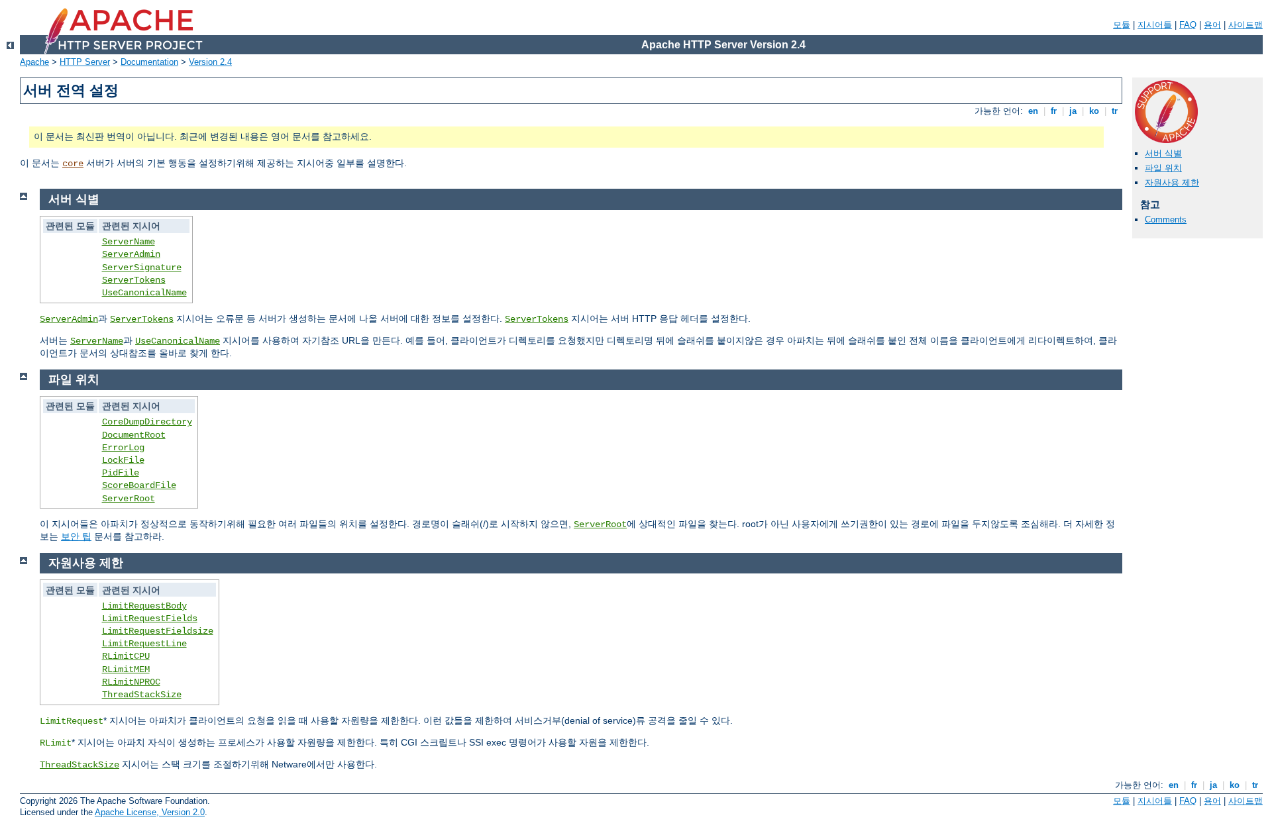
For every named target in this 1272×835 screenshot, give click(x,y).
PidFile (120, 472)
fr (1053, 111)
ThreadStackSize (142, 694)
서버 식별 (1163, 153)
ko (1094, 111)
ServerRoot (128, 498)
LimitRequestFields (149, 618)
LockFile (123, 460)
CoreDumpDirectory (147, 422)
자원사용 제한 (1172, 182)
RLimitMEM (126, 669)
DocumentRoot (134, 435)
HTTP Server (85, 62)
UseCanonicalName (144, 292)
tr (1114, 111)
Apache (34, 62)
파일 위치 (1163, 168)
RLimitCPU (126, 656)
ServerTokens (134, 280)
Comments (1166, 219)
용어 (1212, 25)
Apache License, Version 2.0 (150, 812)
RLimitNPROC (131, 682)
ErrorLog (123, 447)
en (1033, 111)
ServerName (128, 241)
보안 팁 (76, 536)
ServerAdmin (131, 254)
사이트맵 (1245, 25)
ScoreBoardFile (139, 485)
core (72, 163)
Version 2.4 (210, 62)
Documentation (149, 62)
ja (1073, 111)
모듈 (1121, 25)
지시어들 (1155, 25)
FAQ (1187, 25)
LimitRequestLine (144, 643)
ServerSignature (142, 267)
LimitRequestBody (144, 606)
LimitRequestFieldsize (157, 631)
